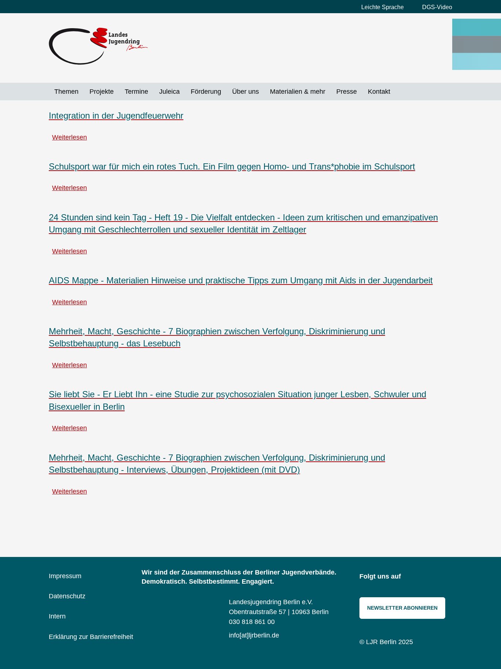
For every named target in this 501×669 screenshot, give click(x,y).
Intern (57, 616)
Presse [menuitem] (346, 91)
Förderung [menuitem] (206, 91)
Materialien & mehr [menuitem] (297, 91)
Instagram (411, 577)
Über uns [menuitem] (245, 91)
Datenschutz (67, 596)
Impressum (65, 576)
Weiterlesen (69, 137)
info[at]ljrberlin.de (254, 635)
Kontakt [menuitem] (379, 91)
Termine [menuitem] (136, 91)
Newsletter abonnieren (402, 608)
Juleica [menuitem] (169, 91)
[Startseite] (98, 46)
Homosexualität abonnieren (52, 517)
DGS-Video (437, 7)
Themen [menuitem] (66, 91)
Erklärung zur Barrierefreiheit (91, 636)
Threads (444, 577)
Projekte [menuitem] (101, 91)
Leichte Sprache (382, 7)
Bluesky (428, 577)
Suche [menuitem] (401, 91)
